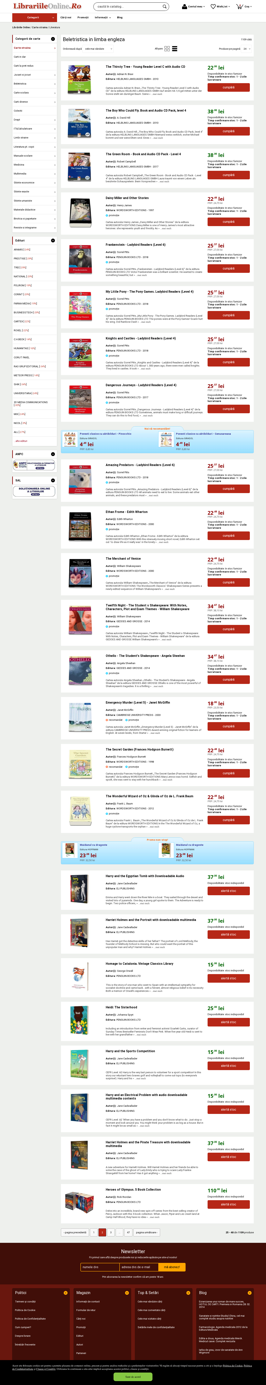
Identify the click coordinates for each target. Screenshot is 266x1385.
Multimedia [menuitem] (20, 173)
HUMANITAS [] (24, 348)
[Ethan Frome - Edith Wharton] (80, 540)
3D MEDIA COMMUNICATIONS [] (31, 403)
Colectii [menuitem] (18, 110)
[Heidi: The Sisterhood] (83, 1020)
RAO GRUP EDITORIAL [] (30, 366)
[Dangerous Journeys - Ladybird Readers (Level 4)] (80, 413)
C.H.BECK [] (23, 339)
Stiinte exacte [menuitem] (21, 191)
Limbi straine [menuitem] (21, 137)
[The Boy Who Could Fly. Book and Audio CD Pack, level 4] (83, 123)
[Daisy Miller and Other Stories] (80, 226)
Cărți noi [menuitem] (65, 17)
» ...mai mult (155, 94)
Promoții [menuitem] (83, 17)
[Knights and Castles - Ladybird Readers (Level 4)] (80, 367)
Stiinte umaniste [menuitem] (23, 200)
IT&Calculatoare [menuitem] (23, 128)
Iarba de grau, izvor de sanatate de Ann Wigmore (221, 1351)
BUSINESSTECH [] (27, 312)
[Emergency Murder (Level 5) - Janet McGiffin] (80, 731)
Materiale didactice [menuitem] (24, 209)
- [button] (53, 39)
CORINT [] (22, 294)
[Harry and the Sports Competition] (83, 1064)
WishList (222, 6)
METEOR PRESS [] (26, 375)
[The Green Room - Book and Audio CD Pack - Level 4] (83, 167)
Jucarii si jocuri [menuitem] (22, 74)
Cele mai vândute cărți (150, 1301)
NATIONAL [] (23, 276)
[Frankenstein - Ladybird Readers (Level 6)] (80, 273)
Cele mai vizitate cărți (149, 1318)
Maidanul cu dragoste (93, 844)
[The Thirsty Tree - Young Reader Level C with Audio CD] (83, 79)
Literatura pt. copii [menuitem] (24, 146)
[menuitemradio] (167, 48)
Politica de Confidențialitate (30, 1318)
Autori (79, 1344)
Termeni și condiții (25, 1301)
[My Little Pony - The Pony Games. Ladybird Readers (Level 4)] (80, 320)
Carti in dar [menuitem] (20, 56)
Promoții (81, 1327)
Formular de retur (85, 1310)
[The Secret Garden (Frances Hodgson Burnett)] (80, 778)
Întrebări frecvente (25, 1344)
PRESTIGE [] (23, 258)
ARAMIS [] (22, 249)
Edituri (79, 1335)
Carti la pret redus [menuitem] (23, 65)
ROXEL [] (21, 330)
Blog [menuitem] (119, 17)
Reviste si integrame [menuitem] (25, 227)
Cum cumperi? (23, 1327)
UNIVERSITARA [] (26, 393)
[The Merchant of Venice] (80, 587)
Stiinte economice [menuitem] (24, 182)
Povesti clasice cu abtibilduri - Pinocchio (105, 433)
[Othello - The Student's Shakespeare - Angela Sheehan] (80, 684)
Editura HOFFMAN (89, 849)
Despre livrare (22, 1335)
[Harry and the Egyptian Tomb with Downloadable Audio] (83, 889)
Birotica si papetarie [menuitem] (25, 218)
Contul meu (195, 6)
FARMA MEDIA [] (25, 303)
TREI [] (20, 267)
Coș (245, 6)
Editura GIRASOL (88, 438)
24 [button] (245, 48)
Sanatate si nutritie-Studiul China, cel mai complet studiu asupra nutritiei (222, 1317)
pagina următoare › (146, 1232)
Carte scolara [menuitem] (21, 92)
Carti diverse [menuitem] (21, 101)
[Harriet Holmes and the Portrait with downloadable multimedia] (83, 932)
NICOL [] (20, 423)
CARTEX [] (22, 321)
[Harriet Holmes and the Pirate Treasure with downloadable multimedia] (83, 1155)
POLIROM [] (23, 285)
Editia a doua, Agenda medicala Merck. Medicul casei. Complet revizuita (221, 1340)
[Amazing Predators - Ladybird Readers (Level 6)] (80, 493)
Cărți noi (80, 1318)
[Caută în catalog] (165, 6)
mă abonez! (172, 1267)
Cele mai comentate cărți (151, 1310)
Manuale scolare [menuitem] (23, 155)
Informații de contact (88, 1301)
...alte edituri (20, 441)
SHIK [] (20, 384)
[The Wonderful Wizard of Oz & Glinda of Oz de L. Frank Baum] (80, 824)
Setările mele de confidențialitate (156, 1327)
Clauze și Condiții (45, 1369)
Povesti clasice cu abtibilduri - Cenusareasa (203, 433)
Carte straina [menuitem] (22, 47)
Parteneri (81, 1353)
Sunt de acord (133, 1377)
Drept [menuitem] (17, 119)
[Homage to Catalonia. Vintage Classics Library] (83, 976)
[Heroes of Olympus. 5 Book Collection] (83, 1202)
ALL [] (19, 432)
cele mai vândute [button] (94, 48)
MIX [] (19, 414)
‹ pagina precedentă (75, 1232)
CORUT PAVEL (22, 357)
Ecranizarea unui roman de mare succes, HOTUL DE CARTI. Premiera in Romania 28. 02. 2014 (224, 1304)
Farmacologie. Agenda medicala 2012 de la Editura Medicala (223, 1328)
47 (128, 1232)
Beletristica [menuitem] (20, 83)
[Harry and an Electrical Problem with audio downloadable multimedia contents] (83, 1107)
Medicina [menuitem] (19, 164)
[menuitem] (34, 17)
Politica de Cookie (233, 1365)
